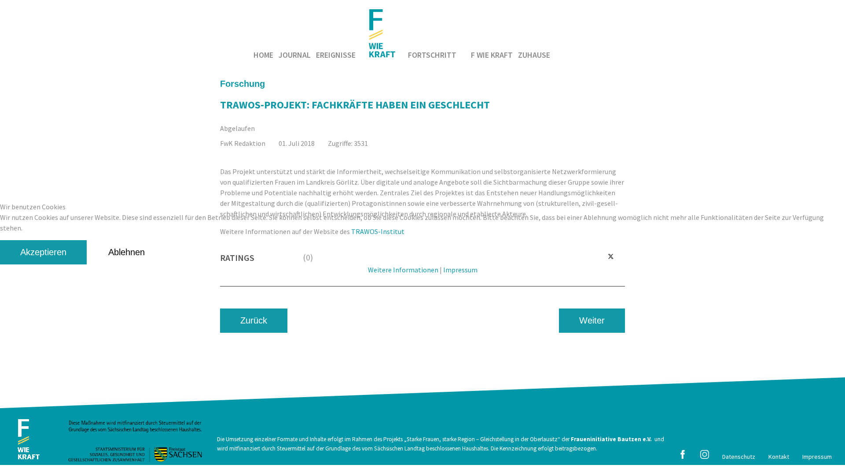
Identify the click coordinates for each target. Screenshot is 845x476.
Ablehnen (126, 252)
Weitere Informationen (403, 269)
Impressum (460, 269)
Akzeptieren (43, 252)
